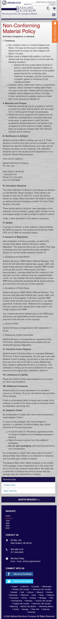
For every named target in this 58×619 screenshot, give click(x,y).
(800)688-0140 (14, 3)
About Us (9, 518)
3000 (8, 523)
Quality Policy (9, 485)
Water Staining (10, 491)
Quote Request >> (29, 499)
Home (8, 516)
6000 (8, 528)
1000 (8, 520)
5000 (8, 525)
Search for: (27, 4)
